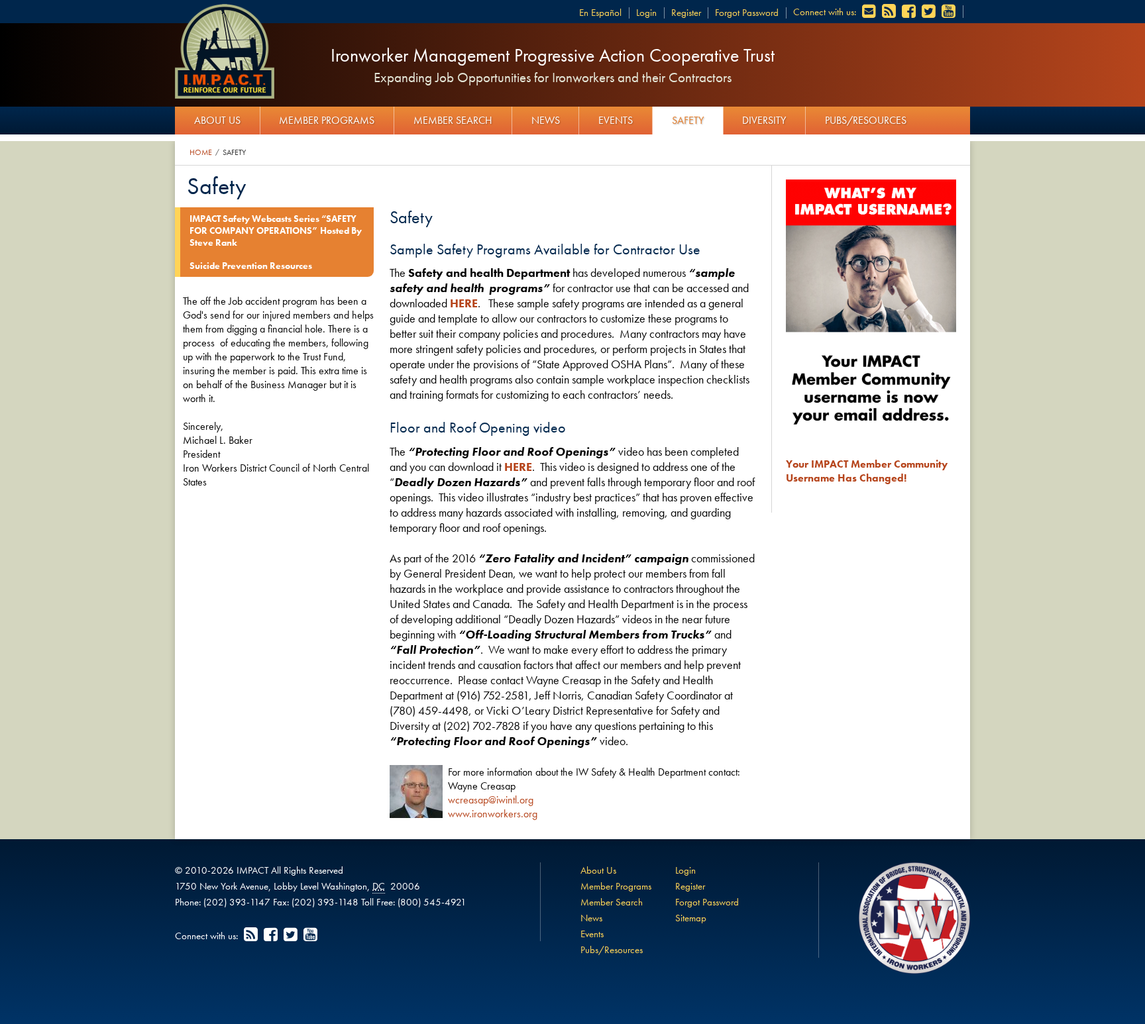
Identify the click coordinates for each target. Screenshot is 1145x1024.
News (545, 120)
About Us (217, 120)
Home (201, 152)
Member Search (452, 120)
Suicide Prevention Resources (251, 266)
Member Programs (326, 120)
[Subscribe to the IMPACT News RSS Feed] (890, 12)
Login (646, 12)
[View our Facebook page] (910, 12)
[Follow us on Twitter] (930, 12)
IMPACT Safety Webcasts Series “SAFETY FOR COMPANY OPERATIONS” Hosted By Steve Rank (276, 230)
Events (615, 120)
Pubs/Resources (865, 120)
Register (686, 12)
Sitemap (690, 918)
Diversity (764, 120)
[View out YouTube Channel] (949, 12)
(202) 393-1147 (236, 902)
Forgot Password (747, 12)
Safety (688, 120)
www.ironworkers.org (492, 814)
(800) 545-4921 (432, 902)
